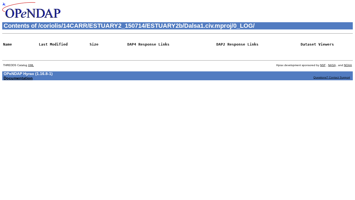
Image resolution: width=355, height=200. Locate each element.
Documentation (18, 78)
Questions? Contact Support (331, 77)
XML (31, 65)
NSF (323, 65)
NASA (332, 65)
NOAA (348, 65)
